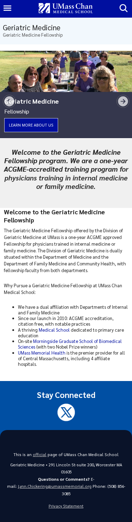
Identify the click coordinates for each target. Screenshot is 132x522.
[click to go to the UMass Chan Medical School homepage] (66, 8)
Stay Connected (66, 394)
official (39, 454)
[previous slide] (9, 101)
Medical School (54, 330)
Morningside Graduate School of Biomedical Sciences (70, 344)
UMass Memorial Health (41, 353)
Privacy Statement (66, 506)
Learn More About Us (31, 125)
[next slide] (123, 101)
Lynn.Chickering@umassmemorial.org (55, 486)
